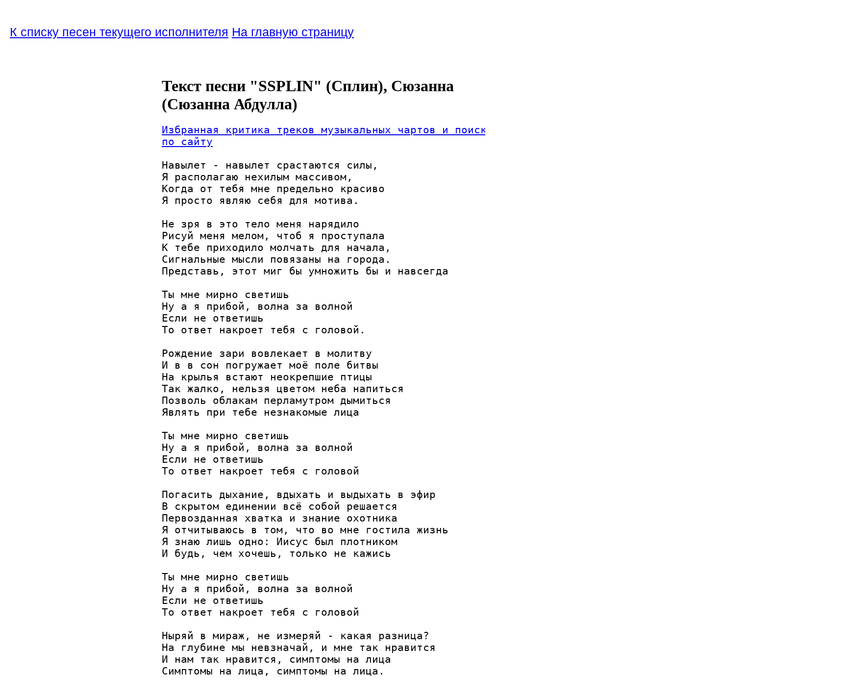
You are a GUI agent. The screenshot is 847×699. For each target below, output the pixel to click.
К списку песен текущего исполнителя (119, 32)
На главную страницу (293, 32)
